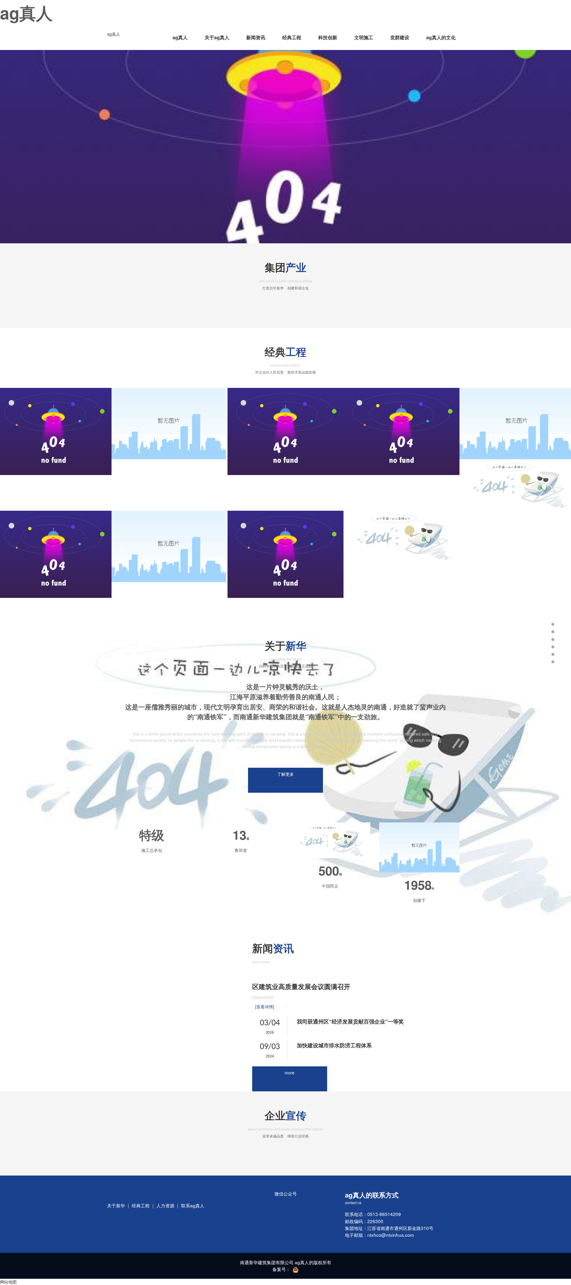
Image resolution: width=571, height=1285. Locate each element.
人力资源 (165, 1205)
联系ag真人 (192, 1205)
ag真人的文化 (441, 37)
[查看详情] (264, 1007)
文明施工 (363, 37)
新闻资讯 (255, 37)
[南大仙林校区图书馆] (401, 431)
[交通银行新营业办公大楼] (170, 546)
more (289, 1073)
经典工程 (291, 37)
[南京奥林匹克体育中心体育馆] (401, 536)
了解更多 (285, 774)
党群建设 (399, 37)
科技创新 (327, 37)
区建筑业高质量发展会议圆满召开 (301, 986)
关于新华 (116, 1205)
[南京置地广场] (285, 554)
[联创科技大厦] (170, 423)
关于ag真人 (217, 37)
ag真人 (113, 34)
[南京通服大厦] (285, 431)
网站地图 (8, 1282)
